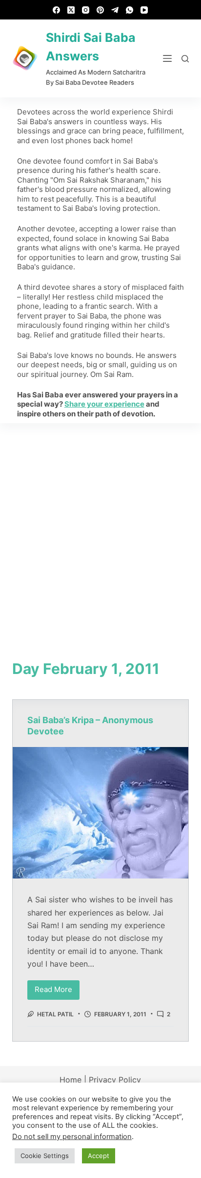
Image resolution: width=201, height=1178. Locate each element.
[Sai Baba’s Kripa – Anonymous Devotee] (101, 813)
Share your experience (104, 404)
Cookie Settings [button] (44, 1155)
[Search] (185, 58)
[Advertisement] (100, 528)
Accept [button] (98, 1155)
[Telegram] (115, 10)
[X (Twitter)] (71, 10)
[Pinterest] (100, 10)
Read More (57, 987)
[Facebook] (56, 10)
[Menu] (167, 58)
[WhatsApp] (129, 10)
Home (70, 1080)
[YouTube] (144, 10)
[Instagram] (85, 10)
